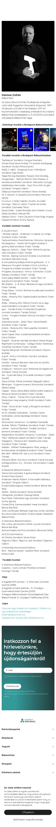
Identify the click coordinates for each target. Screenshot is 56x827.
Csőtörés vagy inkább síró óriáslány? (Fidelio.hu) (26, 608)
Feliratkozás (12, 686)
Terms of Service (41, 694)
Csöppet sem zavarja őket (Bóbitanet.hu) (23, 618)
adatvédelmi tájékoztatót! (31, 676)
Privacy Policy (24, 694)
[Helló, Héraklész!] (25, 139)
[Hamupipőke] (41, 139)
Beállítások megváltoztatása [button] (28, 819)
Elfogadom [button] (28, 812)
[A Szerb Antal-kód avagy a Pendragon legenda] (9, 139)
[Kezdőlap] (28, 720)
